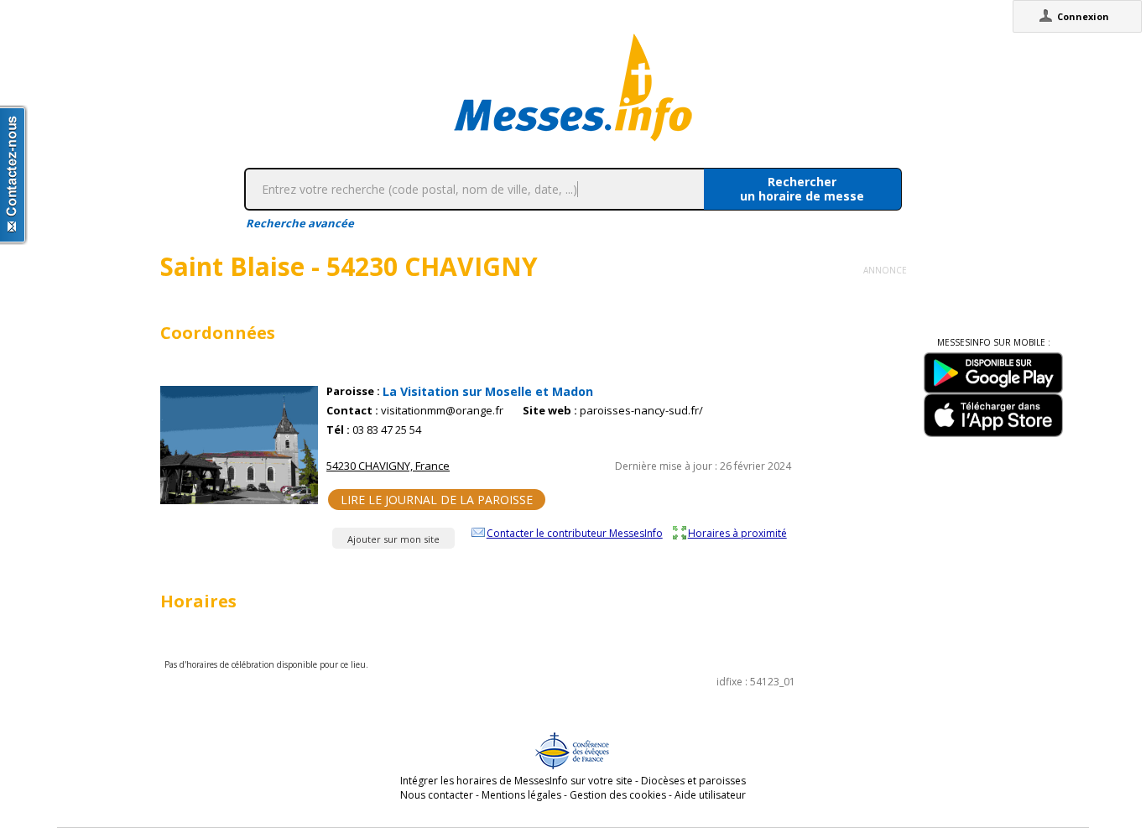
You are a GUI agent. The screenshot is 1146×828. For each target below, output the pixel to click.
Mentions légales (521, 795)
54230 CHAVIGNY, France (388, 465)
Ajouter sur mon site (393, 539)
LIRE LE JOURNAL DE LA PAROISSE (437, 500)
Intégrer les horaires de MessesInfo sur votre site (516, 780)
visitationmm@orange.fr (442, 410)
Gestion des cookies (618, 795)
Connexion (1083, 16)
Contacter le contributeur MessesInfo (575, 532)
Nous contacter (436, 795)
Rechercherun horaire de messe (802, 189)
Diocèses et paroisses (693, 780)
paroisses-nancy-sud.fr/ (641, 410)
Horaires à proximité (737, 532)
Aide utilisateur (710, 795)
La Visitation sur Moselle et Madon (488, 391)
